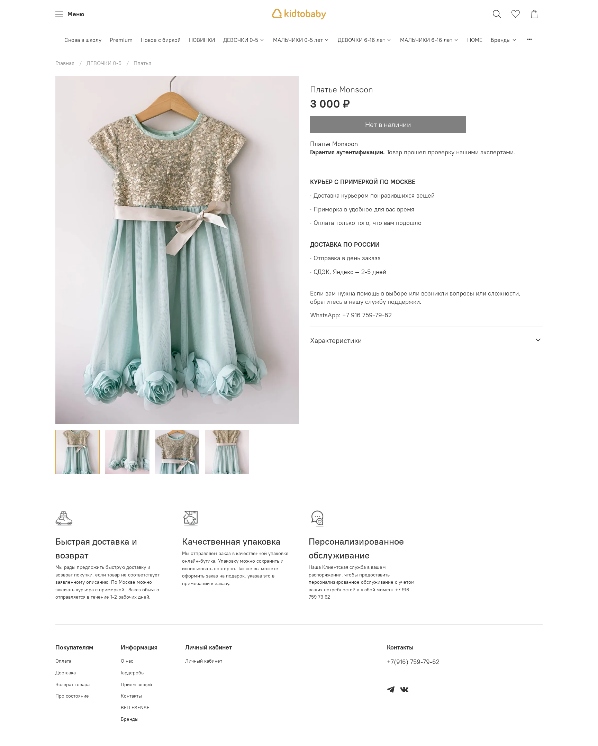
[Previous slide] (66, 250)
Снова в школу (82, 39)
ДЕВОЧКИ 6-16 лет (361, 39)
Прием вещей (136, 684)
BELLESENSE (135, 707)
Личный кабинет (203, 661)
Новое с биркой (161, 39)
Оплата (63, 661)
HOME (474, 39)
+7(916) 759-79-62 (413, 662)
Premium (121, 39)
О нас (127, 661)
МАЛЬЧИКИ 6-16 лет (426, 39)
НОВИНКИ (202, 39)
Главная (64, 63)
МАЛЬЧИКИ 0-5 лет (298, 39)
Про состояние (72, 696)
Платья (142, 63)
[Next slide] (288, 250)
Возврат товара (72, 684)
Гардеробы (133, 673)
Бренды (500, 39)
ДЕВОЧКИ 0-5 (240, 39)
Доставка (65, 673)
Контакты (131, 696)
